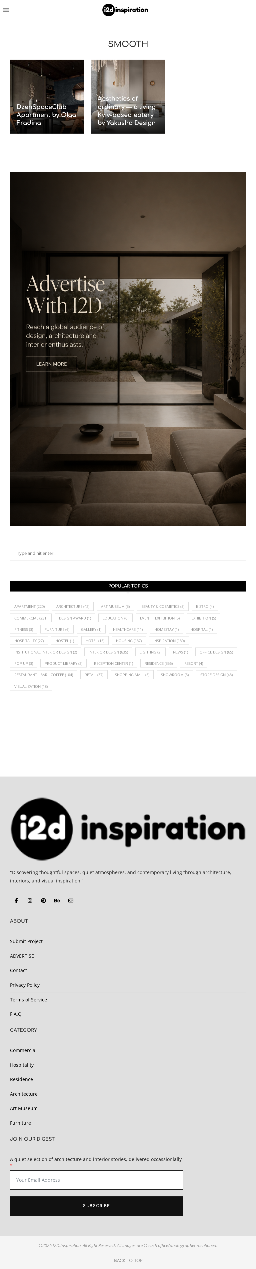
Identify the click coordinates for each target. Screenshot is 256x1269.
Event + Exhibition (160, 618)
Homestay (166, 629)
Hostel (64, 640)
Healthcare (128, 629)
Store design (216, 674)
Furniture (57, 629)
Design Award (75, 618)
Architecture (72, 606)
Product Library (63, 663)
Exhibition (203, 618)
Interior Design (108, 651)
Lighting (150, 651)
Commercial (30, 618)
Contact (18, 970)
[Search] (249, 10)
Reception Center (113, 663)
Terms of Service (28, 999)
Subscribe (96, 1206)
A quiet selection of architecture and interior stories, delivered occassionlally (96, 1159)
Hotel (95, 640)
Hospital (201, 629)
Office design (216, 651)
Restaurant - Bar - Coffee (43, 674)
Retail (94, 674)
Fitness (23, 629)
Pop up (23, 663)
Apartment (29, 606)
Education (115, 618)
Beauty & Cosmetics (162, 606)
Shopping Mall (132, 674)
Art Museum (115, 606)
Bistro (205, 606)
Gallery (91, 629)
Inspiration (169, 640)
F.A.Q (16, 1014)
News (180, 651)
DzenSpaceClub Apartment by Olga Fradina (46, 115)
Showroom (175, 674)
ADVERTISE (22, 956)
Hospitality (29, 640)
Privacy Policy (25, 985)
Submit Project (26, 941)
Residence (159, 663)
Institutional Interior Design (45, 651)
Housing (129, 640)
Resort (193, 663)
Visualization (31, 686)
